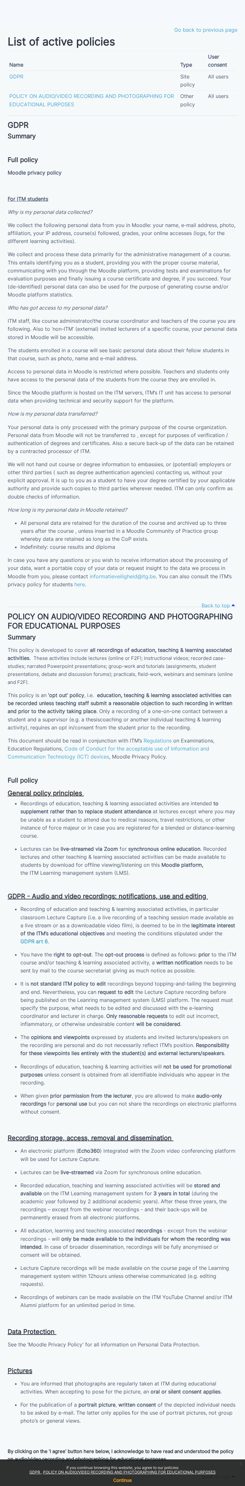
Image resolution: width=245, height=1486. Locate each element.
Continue (122, 1480)
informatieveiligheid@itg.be (123, 576)
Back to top (217, 605)
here (79, 584)
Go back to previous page (205, 30)
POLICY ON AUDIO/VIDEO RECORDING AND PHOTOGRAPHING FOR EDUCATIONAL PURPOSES (129, 1472)
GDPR (35, 1472)
